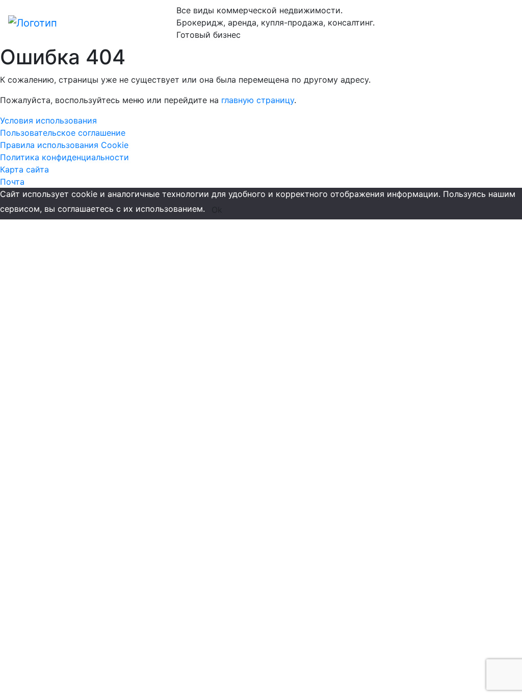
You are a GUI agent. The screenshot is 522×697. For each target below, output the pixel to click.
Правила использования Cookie (64, 145)
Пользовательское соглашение (62, 133)
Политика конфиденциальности (64, 157)
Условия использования (48, 120)
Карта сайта (24, 169)
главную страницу (257, 100)
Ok (217, 210)
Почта (12, 182)
